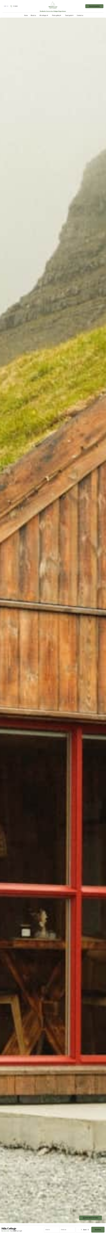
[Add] (88, 1229)
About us (33, 15)
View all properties (94, 6)
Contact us (80, 15)
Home (26, 15)
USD (5, 6)
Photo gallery (56, 15)
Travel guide (69, 15)
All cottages (44, 15)
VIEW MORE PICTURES (91, 1218)
